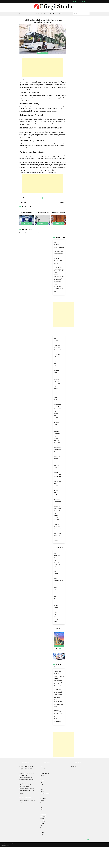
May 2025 (56, 365)
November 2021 (57, 449)
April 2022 (56, 440)
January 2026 (57, 347)
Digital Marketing (58, 560)
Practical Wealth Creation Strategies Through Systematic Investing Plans (58, 252)
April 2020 (56, 492)
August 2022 (57, 435)
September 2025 (57, 356)
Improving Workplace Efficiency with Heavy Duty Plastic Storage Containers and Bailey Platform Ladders (59, 279)
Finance (56, 569)
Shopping (56, 607)
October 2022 (57, 433)
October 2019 (57, 506)
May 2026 (56, 340)
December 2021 (57, 447)
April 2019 (56, 519)
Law (55, 589)
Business (31, 13)
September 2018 (57, 533)
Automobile (57, 555)
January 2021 (57, 472)
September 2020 (57, 481)
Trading (56, 619)
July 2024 (56, 386)
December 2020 (57, 474)
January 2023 (57, 426)
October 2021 (57, 451)
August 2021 (57, 456)
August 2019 (57, 510)
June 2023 (56, 415)
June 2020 (56, 488)
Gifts (55, 575)
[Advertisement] (42, 67)
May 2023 (56, 417)
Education (56, 562)
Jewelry (55, 587)
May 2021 (56, 463)
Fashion (56, 566)
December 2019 (57, 501)
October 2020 (57, 479)
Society (55, 609)
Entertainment (57, 564)
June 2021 (56, 460)
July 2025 (56, 361)
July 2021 (56, 458)
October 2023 (57, 406)
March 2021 (56, 467)
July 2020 (56, 485)
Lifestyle (56, 591)
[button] (56, 648)
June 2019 (56, 515)
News (55, 596)
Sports (55, 612)
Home (20, 13)
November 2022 (57, 431)
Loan (55, 594)
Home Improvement (46, 13)
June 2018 (56, 540)
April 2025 (56, 368)
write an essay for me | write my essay (27, 801)
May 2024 (56, 390)
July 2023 (56, 413)
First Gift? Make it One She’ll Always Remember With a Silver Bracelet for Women (58, 260)
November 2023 (57, 404)
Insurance (56, 582)
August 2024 (57, 383)
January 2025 (57, 374)
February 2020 (57, 497)
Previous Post (24, 202)
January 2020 (57, 499)
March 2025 (56, 370)
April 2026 (56, 343)
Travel (55, 621)
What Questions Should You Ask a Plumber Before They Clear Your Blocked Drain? (59, 269)
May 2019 (56, 517)
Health (37, 13)
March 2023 (56, 422)
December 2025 (57, 349)
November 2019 (57, 503)
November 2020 (57, 476)
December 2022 (57, 429)
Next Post (62, 202)
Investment (56, 585)
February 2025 (57, 372)
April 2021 (56, 465)
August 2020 (57, 483)
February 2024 (57, 397)
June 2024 (56, 388)
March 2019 (56, 522)
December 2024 (57, 377)
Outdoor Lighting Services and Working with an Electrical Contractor (59, 245)
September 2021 (57, 454)
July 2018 (56, 537)
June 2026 (56, 338)
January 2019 (57, 526)
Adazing (6, 845)
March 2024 (56, 395)
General (56, 573)
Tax (55, 614)
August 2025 (57, 358)
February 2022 (57, 442)
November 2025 (57, 352)
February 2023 (57, 424)
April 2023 (56, 420)
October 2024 (57, 379)
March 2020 (56, 494)
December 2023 (57, 401)
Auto (25, 13)
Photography (57, 600)
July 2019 (56, 513)
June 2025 (56, 363)
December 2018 (57, 528)
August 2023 (57, 411)
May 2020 (56, 490)
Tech (54, 13)
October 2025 (57, 354)
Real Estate (56, 603)
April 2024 (56, 392)
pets (55, 598)
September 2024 (57, 381)
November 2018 (57, 531)
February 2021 (57, 469)
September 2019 (57, 508)
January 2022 (57, 445)
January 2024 (57, 399)
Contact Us (60, 13)
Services (56, 605)
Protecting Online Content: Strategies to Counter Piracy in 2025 (58, 289)
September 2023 (57, 408)
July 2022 (56, 438)
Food (55, 571)
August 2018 (57, 535)
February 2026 (57, 345)
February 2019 (57, 524)
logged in (27, 232)
